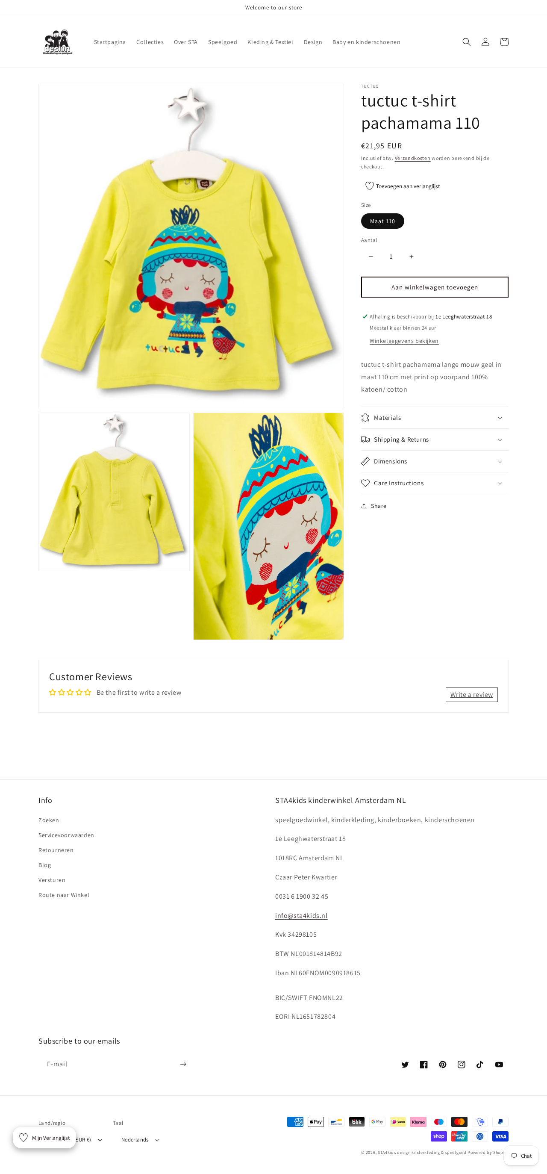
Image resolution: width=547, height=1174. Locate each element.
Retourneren (56, 850)
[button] (466, 41)
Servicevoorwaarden (66, 835)
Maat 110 (382, 221)
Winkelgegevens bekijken (404, 341)
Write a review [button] (471, 694)
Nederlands (135, 1139)
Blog (44, 865)
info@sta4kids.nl (301, 915)
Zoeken (48, 820)
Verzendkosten (413, 158)
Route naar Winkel (63, 895)
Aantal (369, 240)
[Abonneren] (183, 1064)
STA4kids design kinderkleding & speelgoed (422, 1152)
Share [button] (379, 506)
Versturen (51, 880)
